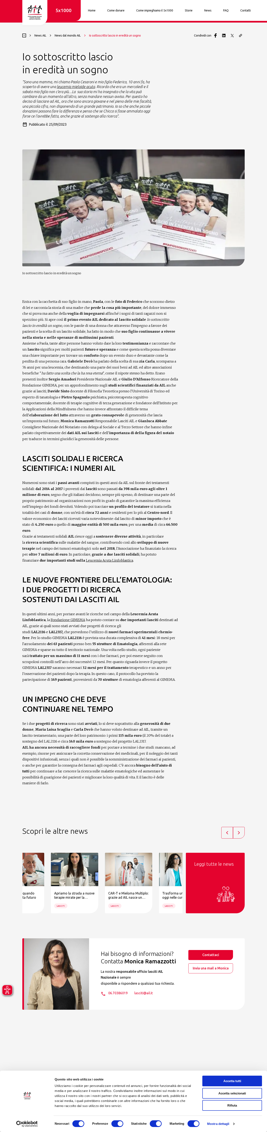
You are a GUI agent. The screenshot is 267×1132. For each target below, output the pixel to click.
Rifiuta (232, 1105)
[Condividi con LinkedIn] (224, 35)
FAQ (226, 10)
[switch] (117, 1123)
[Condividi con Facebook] (215, 35)
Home (92, 10)
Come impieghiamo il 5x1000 (154, 10)
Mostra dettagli (218, 1124)
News (208, 10)
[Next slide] (239, 833)
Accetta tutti (232, 1081)
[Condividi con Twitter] (232, 35)
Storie (189, 10)
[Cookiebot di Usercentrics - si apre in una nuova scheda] (27, 1124)
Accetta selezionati (232, 1093)
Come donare (116, 10)
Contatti (245, 10)
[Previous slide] (227, 833)
